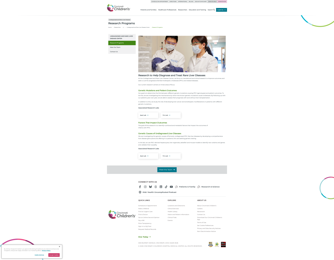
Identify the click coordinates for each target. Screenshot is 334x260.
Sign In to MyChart (144, 226)
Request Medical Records (147, 229)
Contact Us (114, 51)
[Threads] (155, 187)
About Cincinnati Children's (206, 205)
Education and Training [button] (197, 10)
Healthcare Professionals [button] (167, 10)
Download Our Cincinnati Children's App (209, 218)
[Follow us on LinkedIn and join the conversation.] (161, 187)
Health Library (172, 211)
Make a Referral (143, 208)
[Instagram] (145, 187)
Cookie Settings (39, 255)
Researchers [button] (182, 10)
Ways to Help (212, 1)
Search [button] (210, 10)
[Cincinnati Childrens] (122, 214)
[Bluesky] (150, 187)
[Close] (59, 246)
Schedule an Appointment (160, 1)
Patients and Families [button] (148, 10)
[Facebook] (140, 187)
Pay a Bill (141, 220)
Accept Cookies (54, 255)
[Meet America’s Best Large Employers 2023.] (223, 245)
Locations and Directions (176, 205)
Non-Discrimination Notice (206, 231)
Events (170, 220)
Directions (173, 1)
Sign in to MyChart (201, 1)
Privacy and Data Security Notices (209, 228)
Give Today (143, 237)
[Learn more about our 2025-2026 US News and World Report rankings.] (210, 245)
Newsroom (201, 211)
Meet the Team (115, 47)
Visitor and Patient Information (178, 214)
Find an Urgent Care (145, 211)
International (182, 1)
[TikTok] (166, 187)
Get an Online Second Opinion (148, 217)
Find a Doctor (143, 214)
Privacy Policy (46, 250)
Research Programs (117, 43)
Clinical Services (173, 208)
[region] (31, 252)
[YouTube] (171, 187)
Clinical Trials (172, 217)
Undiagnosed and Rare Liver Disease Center (121, 37)
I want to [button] (220, 10)
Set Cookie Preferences (205, 225)
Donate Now (222, 1)
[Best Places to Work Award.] (217, 245)
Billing (191, 1)
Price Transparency (144, 223)
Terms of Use (201, 222)
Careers (199, 208)
